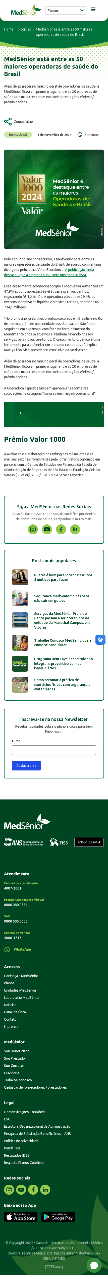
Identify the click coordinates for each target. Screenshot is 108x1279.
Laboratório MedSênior (22, 998)
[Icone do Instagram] (33, 533)
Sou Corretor (14, 1066)
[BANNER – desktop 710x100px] (54, 426)
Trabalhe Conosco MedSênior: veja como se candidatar (62, 642)
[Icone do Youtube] (47, 533)
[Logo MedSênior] (26, 10)
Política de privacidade (21, 1141)
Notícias (24, 29)
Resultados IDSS (17, 1155)
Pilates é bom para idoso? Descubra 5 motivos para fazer (63, 577)
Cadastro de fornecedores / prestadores (35, 1087)
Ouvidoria (11, 1073)
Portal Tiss (12, 1148)
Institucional (18, 134)
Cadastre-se (26, 766)
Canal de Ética (15, 1012)
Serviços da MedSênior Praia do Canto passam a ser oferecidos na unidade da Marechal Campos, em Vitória (62, 620)
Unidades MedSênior (20, 990)
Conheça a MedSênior (21, 976)
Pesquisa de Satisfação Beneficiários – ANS (37, 1134)
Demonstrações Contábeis (24, 1112)
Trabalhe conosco (18, 1080)
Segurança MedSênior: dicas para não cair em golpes (61, 598)
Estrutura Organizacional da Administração (37, 1126)
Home (8, 29)
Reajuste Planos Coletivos (24, 1163)
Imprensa (11, 1027)
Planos (9, 983)
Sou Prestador (15, 1058)
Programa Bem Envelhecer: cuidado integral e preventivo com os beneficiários (63, 663)
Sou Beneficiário (17, 1051)
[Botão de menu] (91, 10)
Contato (10, 1019)
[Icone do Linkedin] (75, 533)
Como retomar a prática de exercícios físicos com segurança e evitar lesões (62, 684)
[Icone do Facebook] (61, 533)
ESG (7, 1119)
